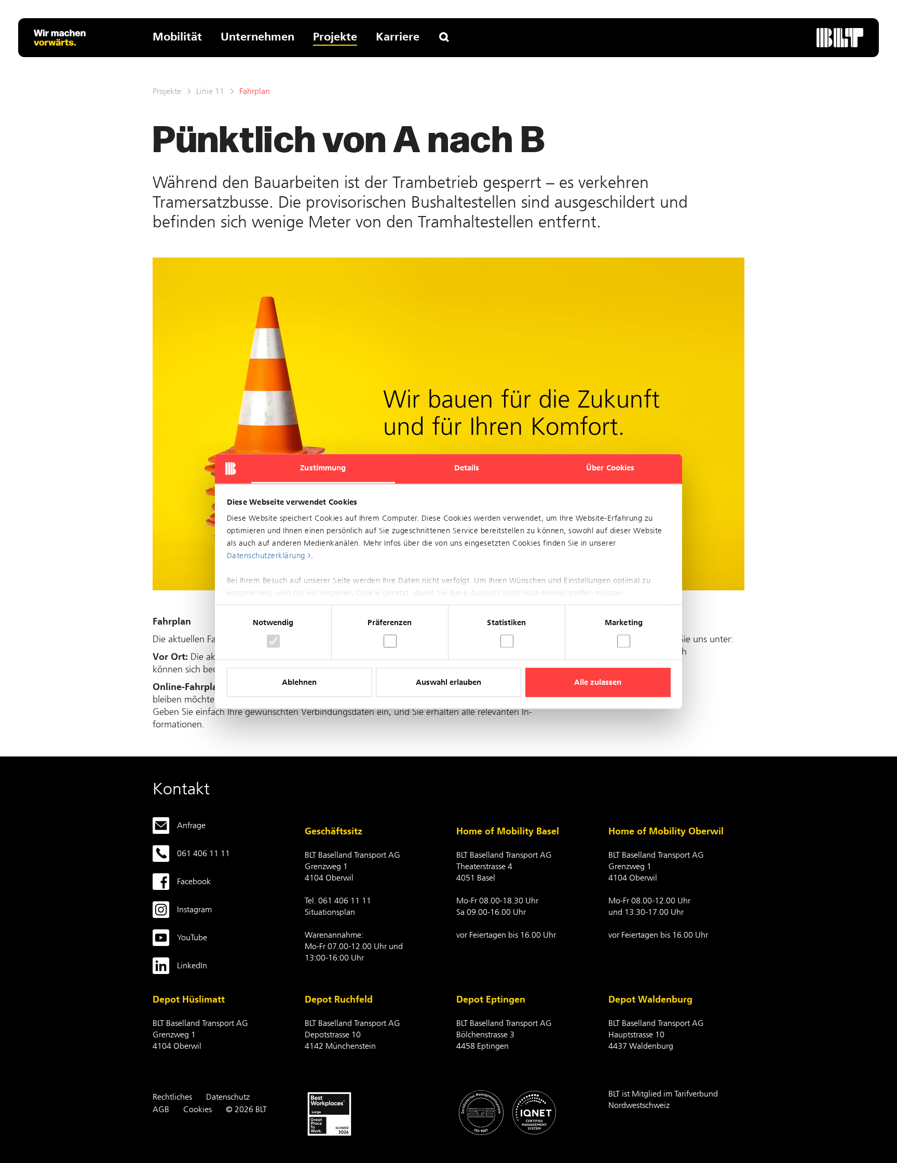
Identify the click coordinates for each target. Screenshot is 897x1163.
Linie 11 (210, 91)
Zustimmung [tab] (323, 467)
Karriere (397, 37)
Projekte (335, 37)
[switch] (390, 641)
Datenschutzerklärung (266, 555)
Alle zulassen (597, 682)
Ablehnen (299, 682)
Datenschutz (228, 1097)
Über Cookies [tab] (610, 467)
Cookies (197, 1109)
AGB (161, 1109)
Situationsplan (330, 912)
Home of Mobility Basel (507, 831)
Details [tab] (467, 467)
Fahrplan (254, 91)
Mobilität (177, 37)
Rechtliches (172, 1097)
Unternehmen (257, 37)
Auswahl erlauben (448, 682)
